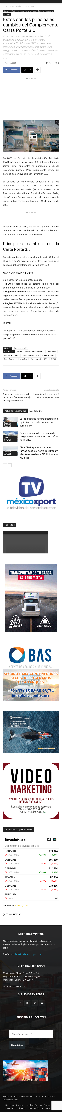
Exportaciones (48, 355)
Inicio (5, 6)
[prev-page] (5, 465)
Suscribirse (17, 1045)
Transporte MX (20, 348)
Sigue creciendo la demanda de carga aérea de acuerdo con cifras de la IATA (39, 436)
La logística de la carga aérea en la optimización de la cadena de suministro (39, 422)
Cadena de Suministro (34, 352)
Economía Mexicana (31, 355)
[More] (37, 70)
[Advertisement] (31, 98)
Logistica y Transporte (45, 11)
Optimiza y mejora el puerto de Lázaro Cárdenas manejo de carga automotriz (17, 397)
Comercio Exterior (11, 355)
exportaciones (31, 11)
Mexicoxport (36, 359)
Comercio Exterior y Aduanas (22, 6)
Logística (23, 359)
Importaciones (10, 359)
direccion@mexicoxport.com (28, 954)
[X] (35, 1003)
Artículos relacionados (15, 411)
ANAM (19, 352)
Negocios (7, 14)
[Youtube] (42, 1003)
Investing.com (21, 905)
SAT (45, 359)
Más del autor (35, 411)
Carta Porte (51, 352)
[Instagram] (27, 1003)
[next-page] (10, 465)
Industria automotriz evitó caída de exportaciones (46, 396)
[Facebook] (20, 1003)
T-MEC (53, 359)
